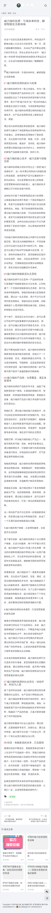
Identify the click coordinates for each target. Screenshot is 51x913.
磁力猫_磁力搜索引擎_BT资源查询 (28, 904)
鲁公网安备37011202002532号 (30, 907)
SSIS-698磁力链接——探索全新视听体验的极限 (37, 885)
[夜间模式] (47, 898)
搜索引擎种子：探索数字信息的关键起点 (12, 854)
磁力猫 (11, 83)
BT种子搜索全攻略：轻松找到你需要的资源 (12, 884)
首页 (4, 13)
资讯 (9, 13)
